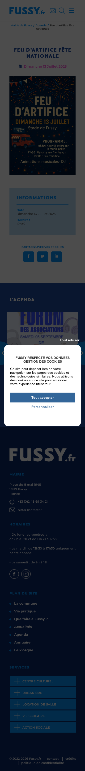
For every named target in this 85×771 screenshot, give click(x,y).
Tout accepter (42, 397)
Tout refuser (69, 340)
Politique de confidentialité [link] (42, 413)
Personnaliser (42, 407)
